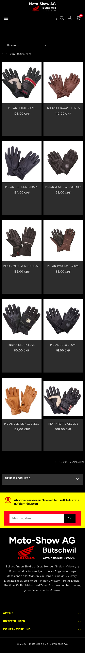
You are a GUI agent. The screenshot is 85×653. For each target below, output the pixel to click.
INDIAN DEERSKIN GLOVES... (21, 423)
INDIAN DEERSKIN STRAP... (22, 186)
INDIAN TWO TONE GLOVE (63, 266)
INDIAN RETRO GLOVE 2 (63, 423)
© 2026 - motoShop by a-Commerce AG (42, 643)
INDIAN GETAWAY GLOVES (63, 108)
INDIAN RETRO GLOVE (22, 108)
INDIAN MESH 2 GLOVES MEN (63, 186)
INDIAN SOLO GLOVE (63, 344)
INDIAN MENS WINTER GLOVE (21, 266)
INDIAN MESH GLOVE (21, 344)
